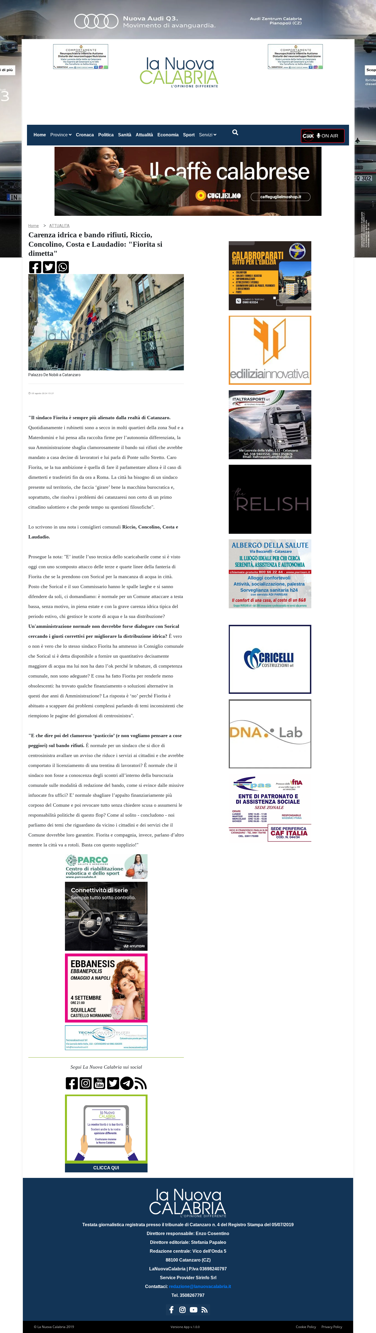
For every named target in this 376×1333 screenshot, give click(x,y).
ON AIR (329, 136)
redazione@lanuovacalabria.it (200, 1286)
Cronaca (85, 134)
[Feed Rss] (204, 1310)
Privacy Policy (331, 1326)
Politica (106, 134)
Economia (168, 134)
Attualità (144, 134)
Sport (189, 134)
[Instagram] (182, 1310)
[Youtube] (193, 1310)
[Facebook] (171, 1310)
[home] (179, 70)
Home (41, 134)
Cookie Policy (306, 1326)
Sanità (124, 134)
